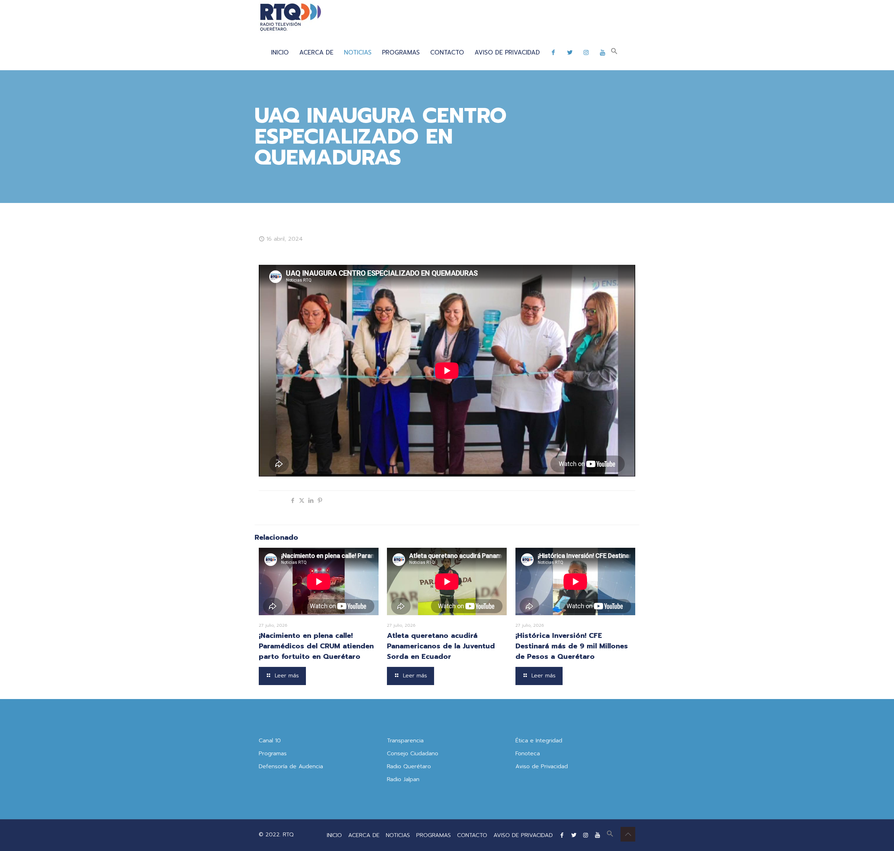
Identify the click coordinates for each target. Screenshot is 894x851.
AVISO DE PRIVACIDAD (523, 835)
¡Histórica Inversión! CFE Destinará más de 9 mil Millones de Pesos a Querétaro (571, 646)
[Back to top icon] (628, 834)
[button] (614, 52)
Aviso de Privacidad (541, 766)
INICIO (334, 835)
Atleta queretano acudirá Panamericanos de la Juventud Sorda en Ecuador (441, 646)
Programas (273, 753)
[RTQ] (290, 17)
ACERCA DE (364, 835)
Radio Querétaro (409, 766)
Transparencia (405, 740)
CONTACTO (472, 835)
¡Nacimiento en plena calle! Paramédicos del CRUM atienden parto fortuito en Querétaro (316, 646)
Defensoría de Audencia (291, 766)
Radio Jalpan (403, 779)
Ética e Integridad (538, 740)
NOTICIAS (398, 835)
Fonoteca (527, 753)
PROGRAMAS (433, 835)
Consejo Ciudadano (412, 753)
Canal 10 (270, 740)
